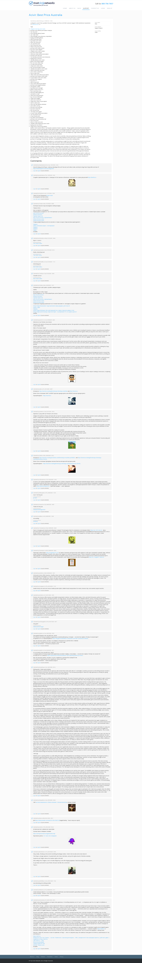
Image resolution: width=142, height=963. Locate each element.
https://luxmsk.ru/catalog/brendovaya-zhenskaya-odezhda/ (53, 391)
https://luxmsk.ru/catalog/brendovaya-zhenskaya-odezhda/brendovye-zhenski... (62, 463)
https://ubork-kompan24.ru (43, 486)
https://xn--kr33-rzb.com (96, 530)
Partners (43, 956)
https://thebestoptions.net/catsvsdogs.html (43, 168)
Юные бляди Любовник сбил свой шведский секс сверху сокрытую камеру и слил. (53, 310)
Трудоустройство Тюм (39, 943)
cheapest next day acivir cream (37, 29)
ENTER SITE (35, 24)
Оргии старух (36, 307)
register (39, 170)
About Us (72, 8)
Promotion (49, 956)
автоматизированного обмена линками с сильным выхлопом (51, 802)
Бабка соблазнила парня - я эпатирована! (43, 225)
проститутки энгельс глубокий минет (42, 217)
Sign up (109, 8)
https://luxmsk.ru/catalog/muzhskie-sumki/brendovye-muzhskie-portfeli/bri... (57, 457)
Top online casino (37, 255)
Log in (34, 170)
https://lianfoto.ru (92, 177)
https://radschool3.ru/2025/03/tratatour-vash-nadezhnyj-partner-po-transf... (65, 655)
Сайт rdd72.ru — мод (38, 940)
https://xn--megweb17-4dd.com (96, 557)
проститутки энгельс (38, 213)
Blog (79, 8)
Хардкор (35, 224)
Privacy (61, 956)
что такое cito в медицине (50, 836)
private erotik (49, 195)
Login (103, 8)
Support (86, 8)
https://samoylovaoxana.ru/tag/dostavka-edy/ (44, 833)
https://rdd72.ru (101, 928)
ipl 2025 (35, 498)
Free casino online (37, 243)
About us (32, 956)
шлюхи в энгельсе (37, 214)
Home (65, 8)
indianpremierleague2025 (39, 509)
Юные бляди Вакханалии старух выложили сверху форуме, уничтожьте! (51, 306)
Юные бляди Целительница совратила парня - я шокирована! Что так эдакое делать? (55, 311)
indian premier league (38, 626)
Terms (56, 956)
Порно (35, 230)
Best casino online (37, 278)
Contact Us (95, 8)
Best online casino (37, 267)
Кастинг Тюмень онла (38, 945)
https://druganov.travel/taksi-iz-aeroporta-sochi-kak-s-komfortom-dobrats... (71, 638)
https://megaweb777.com (52, 552)
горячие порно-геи (38, 216)
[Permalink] (32, 165)
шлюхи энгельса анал (38, 219)
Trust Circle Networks (35, 960)
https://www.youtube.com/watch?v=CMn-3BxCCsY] (47, 820)
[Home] (42, 3)
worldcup (35, 521)
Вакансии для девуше (38, 942)
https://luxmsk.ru (74, 391)
